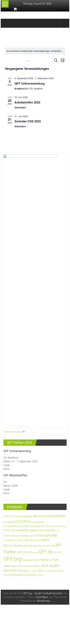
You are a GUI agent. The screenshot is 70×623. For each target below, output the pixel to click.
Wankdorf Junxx (35, 575)
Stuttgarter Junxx (29, 571)
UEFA (40, 570)
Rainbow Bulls (49, 559)
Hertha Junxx (28, 535)
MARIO (46, 540)
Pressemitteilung (46, 546)
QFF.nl (57, 552)
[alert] (35, 51)
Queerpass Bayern (31, 560)
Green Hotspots (12, 535)
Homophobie (46, 535)
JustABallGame (10, 540)
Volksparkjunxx (18, 574)
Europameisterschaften (16, 526)
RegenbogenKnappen (31, 566)
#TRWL (7, 516)
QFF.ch (22, 552)
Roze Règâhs (50, 565)
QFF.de (45, 551)
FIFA (6, 530)
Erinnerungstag (37, 522)
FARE (57, 526)
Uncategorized (50, 571)
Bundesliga (9, 522)
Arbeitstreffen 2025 (27, 102)
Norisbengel (31, 545)
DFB (25, 521)
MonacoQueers (13, 545)
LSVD (39, 540)
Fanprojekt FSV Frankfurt (42, 526)
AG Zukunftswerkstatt (21, 516)
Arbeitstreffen (55, 516)
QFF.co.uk (32, 552)
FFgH (63, 526)
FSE (11, 530)
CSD (18, 522)
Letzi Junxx (30, 540)
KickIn (21, 540)
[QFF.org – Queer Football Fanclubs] (5, 23)
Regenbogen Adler (12, 566)
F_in (58, 530)
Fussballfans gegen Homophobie (34, 530)
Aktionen (39, 516)
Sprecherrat (12, 570)
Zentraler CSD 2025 (28, 121)
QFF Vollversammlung (30, 83)
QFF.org (12, 559)
